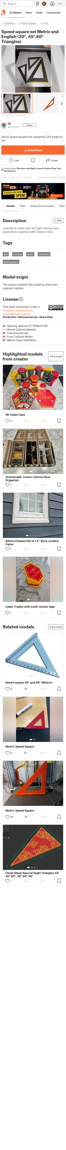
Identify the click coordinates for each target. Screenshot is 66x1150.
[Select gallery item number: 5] (38, 407)
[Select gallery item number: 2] (30, 407)
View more (56, 356)
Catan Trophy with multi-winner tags (30, 606)
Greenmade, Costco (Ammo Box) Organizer (27, 478)
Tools (45, 23)
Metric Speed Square (19, 746)
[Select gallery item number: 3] (33, 407)
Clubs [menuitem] (39, 12)
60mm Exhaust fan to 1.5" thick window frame (32, 542)
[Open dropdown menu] (63, 31)
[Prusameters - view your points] (44, 4)
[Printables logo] (3, 13)
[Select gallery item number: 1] (27, 407)
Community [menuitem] (54, 12)
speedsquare (11, 261)
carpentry (44, 254)
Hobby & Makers (28, 23)
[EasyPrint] (37, 4)
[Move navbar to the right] (62, 12)
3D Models (10, 23)
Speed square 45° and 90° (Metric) (28, 682)
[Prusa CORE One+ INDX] (33, 191)
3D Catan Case (15, 414)
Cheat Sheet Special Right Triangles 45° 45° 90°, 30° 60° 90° (32, 874)
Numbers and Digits (26, 168)
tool (6, 254)
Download (35, 150)
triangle (17, 254)
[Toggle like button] (7, 421)
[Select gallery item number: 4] (36, 407)
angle (30, 254)
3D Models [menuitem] (15, 12)
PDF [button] (59, 220)
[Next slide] (61, 103)
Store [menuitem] (29, 12)
